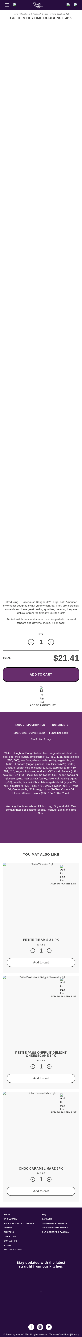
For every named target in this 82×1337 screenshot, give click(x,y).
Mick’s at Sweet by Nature (19, 1223)
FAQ (44, 1214)
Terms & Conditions (59, 1334)
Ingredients (60, 725)
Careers (47, 1219)
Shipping (9, 1232)
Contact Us (10, 1241)
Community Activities (54, 1223)
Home (15, 14)
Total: (7, 658)
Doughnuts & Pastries (30, 14)
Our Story (10, 1236)
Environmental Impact (55, 1228)
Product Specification (29, 725)
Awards (8, 1228)
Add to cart (41, 674)
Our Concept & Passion (55, 1232)
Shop (7, 1214)
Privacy (75, 1334)
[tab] (29, 725)
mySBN (7, 1245)
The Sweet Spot (13, 1250)
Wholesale (10, 1219)
